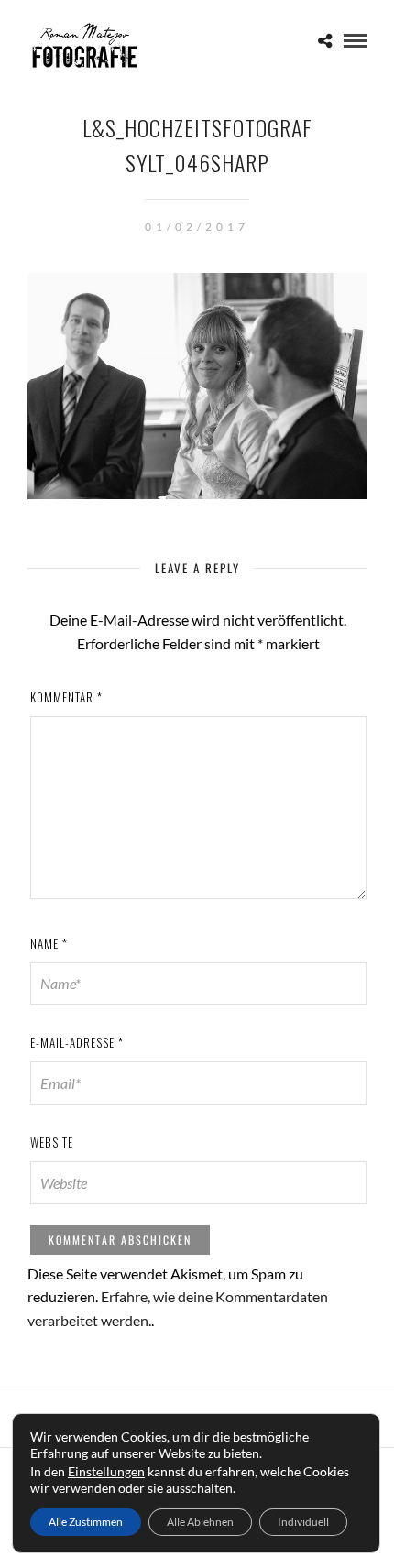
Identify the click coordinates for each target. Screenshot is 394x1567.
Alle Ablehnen (200, 1522)
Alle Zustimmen (86, 1522)
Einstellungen (106, 1471)
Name (49, 943)
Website (51, 1142)
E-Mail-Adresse (77, 1042)
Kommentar (66, 697)
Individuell (303, 1522)
